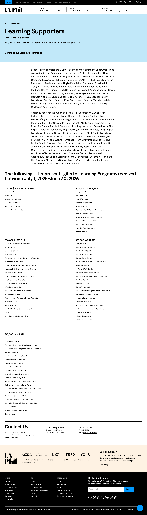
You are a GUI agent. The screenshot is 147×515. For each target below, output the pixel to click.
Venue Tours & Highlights (39, 490)
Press (33, 493)
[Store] (125, 2)
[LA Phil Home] (13, 9)
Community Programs (64, 493)
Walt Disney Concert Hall (21, 2)
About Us (34, 481)
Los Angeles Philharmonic (62, 2)
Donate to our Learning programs (22, 53)
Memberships (61, 484)
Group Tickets (10, 493)
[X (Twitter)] (94, 497)
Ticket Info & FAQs (11, 487)
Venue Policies (10, 484)
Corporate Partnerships (65, 496)
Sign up (129, 489)
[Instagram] (98, 497)
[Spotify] (111, 497)
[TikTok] (102, 497)
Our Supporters (13, 24)
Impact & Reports (88, 510)
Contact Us (76, 510)
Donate (109, 2)
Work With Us (35, 496)
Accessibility (9, 499)
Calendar (8, 481)
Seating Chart (9, 490)
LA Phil (9, 2)
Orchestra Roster (37, 487)
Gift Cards (8, 496)
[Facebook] (90, 497)
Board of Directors (102, 510)
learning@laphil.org (90, 432)
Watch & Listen (36, 484)
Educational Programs (64, 490)
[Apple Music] (115, 497)
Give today (104, 465)
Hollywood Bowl (37, 2)
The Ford (48, 2)
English (130, 510)
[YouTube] (107, 497)
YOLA (74, 2)
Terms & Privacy (116, 510)
